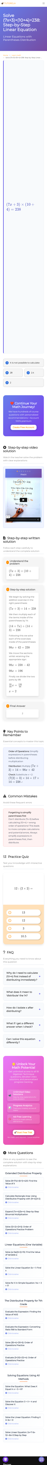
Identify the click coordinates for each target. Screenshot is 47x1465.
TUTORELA (10, 3)
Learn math (16, 55)
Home (5, 55)
